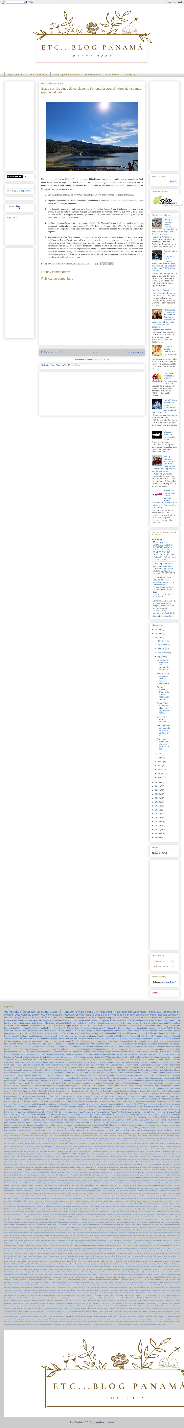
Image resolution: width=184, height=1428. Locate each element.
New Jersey (33, 1248)
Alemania (39, 1138)
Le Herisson (109, 1222)
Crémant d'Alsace (10, 1169)
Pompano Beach (92, 1261)
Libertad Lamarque (92, 1224)
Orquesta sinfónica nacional (94, 1109)
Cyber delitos (111, 1169)
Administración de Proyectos (153, 1133)
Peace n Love (158, 1256)
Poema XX (52, 1261)
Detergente (176, 1172)
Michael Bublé (47, 1240)
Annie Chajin (99, 1141)
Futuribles (91, 1193)
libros (111, 1125)
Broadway (127, 1151)
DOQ (149, 1169)
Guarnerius (122, 1198)
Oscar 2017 (78, 1253)
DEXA (142, 1169)
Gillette (21, 1099)
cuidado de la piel (143, 1049)
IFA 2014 (160, 1204)
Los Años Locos (64, 1227)
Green (88, 1198)
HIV (83, 1099)
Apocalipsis (145, 1141)
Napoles (129, 1245)
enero (160, 777)
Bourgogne (60, 1086)
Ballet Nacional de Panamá (121, 1083)
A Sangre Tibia (101, 1080)
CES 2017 (81, 1154)
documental (79, 1078)
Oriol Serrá (78, 1109)
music (81, 1012)
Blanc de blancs (156, 1149)
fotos (51, 1028)
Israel (6, 1049)
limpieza (125, 1125)
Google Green (49, 1198)
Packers (130, 1253)
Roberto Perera (119, 1114)
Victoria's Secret (128, 1075)
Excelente (26, 1096)
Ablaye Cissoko (134, 1059)
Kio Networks (137, 1101)
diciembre (162, 641)
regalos (40, 1128)
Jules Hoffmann (164, 1214)
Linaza (133, 1224)
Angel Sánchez (25, 1141)
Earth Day (133, 1094)
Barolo (124, 1146)
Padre (155, 1109)
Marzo (131, 1235)
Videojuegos (67, 1059)
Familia (89, 1012)
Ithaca (9, 1209)
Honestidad (151, 1054)
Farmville (177, 1185)
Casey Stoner (9, 1159)
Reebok (139, 1266)
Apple (56, 1028)
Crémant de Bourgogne (40, 1169)
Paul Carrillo (48, 1112)
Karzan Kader (110, 1217)
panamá (55, 1011)
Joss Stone (38, 1214)
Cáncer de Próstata (69, 1065)
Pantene (13, 1112)
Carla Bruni (90, 1156)
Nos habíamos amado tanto (147, 1248)
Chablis (127, 1062)
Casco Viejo (98, 1028)
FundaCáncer (30, 1067)
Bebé (34, 1020)
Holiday (44, 1204)
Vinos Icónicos (31, 1122)
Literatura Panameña (77, 1104)
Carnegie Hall (113, 1156)
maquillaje (175, 1049)
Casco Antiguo (175, 1156)
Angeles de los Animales (39, 1141)
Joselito (13, 1214)
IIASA (165, 1204)
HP (23, 1201)
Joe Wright (102, 1211)
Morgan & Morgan (111, 1243)
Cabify (101, 1062)
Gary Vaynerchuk (133, 1096)
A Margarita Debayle (148, 1130)
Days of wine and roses (91, 1172)
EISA (135, 1177)
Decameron (151, 1015)
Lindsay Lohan (141, 1224)
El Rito (176, 1180)
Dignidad (83, 1175)
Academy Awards (120, 1080)
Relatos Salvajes (174, 1266)
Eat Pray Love (143, 1094)
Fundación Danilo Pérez (45, 1067)
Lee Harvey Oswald (170, 1222)
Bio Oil (108, 1149)
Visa (39, 1122)
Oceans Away (21, 1251)
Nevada (153, 1031)
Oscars (84, 1253)
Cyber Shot (102, 1169)
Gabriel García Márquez (110, 1193)
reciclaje (17, 1052)
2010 (157, 833)
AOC (125, 1059)
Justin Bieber (106, 1101)
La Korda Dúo (121, 1219)
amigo (79, 1059)
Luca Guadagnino (123, 1227)
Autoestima (66, 1052)
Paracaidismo (71, 1256)
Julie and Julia (95, 1101)
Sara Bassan (19, 1117)
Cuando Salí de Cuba (68, 1169)
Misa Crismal (133, 1240)
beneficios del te (23, 1078)
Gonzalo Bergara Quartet (93, 1067)
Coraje (48, 1065)
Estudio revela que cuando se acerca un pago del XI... (163, 730)
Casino (36, 1159)
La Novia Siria (138, 1219)
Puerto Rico (74, 1264)
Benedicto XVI (126, 1052)
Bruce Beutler (170, 1151)
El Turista (22, 1183)
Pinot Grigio (22, 1036)
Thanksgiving (24, 1120)
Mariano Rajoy (147, 1232)
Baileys (101, 1052)
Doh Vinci (140, 1175)
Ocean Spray (12, 1251)
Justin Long (50, 1217)
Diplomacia (100, 1175)
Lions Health (159, 1224)
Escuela (30, 1185)
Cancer (66, 1033)
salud (45, 1011)
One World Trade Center (101, 1251)
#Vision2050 (175, 1128)
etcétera (41, 1025)
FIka (51, 1096)
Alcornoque (171, 1135)
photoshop (8, 1128)
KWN (118, 1033)
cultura (58, 1015)
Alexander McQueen (158, 1080)
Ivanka (14, 1209)
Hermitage (119, 1099)
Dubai (45, 1177)
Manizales (40, 1232)
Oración (70, 1109)
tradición (104, 1059)
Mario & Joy (24, 1235)
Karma (114, 1101)
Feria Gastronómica (44, 1188)
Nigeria (90, 1248)
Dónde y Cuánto (109, 1177)
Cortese (121, 1167)
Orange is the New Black (136, 1251)
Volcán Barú (65, 1122)
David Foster (41, 1172)
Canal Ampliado (43, 1156)
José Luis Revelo (48, 1214)
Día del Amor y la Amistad (125, 1028)
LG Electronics (91, 1025)
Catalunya (120, 1062)
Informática (146, 1099)
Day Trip (80, 1172)
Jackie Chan (75, 1209)
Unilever (176, 1031)
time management (82, 1128)
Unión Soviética (102, 1075)
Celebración (110, 1088)
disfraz (52, 1125)
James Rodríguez (128, 1209)
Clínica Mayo (23, 1164)
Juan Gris (99, 1214)
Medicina (58, 1107)
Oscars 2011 (125, 1109)
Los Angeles (54, 1227)
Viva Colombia (125, 1044)
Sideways (35, 1117)
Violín (148, 1075)
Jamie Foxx (138, 1209)
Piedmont (146, 1259)
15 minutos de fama (75, 1130)
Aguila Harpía (48, 1135)
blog (136, 1039)
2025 (157, 633)
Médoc (91, 1245)
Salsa (167, 1114)
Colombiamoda (78, 1046)
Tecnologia (18, 1059)
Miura (145, 1240)
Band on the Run (66, 1146)
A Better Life (128, 1130)
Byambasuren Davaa (49, 1154)
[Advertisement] (92, 393)
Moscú (119, 1243)
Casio (41, 1159)
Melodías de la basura (112, 1238)
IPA (172, 1204)
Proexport (9, 1015)
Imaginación (84, 1206)
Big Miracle (73, 1149)
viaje (119, 1018)
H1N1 (9, 1201)
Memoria (123, 1238)
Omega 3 (62, 1109)
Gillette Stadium (49, 1196)
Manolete (47, 1232)
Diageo (131, 1015)
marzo (161, 769)
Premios (138, 1261)
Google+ (143, 1041)
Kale (87, 1217)
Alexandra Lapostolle (55, 1138)
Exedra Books (36, 1096)
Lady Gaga (58, 1222)
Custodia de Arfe (92, 1169)
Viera (127, 1049)
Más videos (169, 616)
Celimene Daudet (80, 1159)
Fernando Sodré (84, 1188)
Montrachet (101, 1107)
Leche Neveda (147, 1222)
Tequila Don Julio (11, 1120)
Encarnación (116, 1183)
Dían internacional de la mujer (93, 1177)
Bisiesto (120, 1149)
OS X (174, 1248)
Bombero (44, 1151)
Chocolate (59, 1046)
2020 (157, 794)
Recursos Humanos (131, 1023)
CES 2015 (94, 1062)
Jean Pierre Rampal (17, 1211)
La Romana (155, 1219)
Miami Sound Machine (34, 1240)
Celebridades (69, 1018)
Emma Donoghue (66, 1183)
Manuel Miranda (66, 1232)
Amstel (170, 1138)
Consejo (50, 1167)
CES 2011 (84, 1086)
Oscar (119, 1057)
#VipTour (168, 1128)
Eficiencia (91, 1180)
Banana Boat (39, 1146)
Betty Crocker (64, 1149)
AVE (31, 1133)
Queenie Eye (88, 1264)
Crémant (177, 1167)
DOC (145, 1169)
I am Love (131, 1204)
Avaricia (18, 1062)
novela (98, 1059)
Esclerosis (24, 1185)
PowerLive (170, 1112)
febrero (161, 773)
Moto (143, 1070)
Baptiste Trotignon (90, 1146)
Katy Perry (118, 1217)
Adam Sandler (117, 1133)
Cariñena (83, 1156)
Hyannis (125, 1204)
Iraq (175, 1206)
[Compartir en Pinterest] (112, 263)
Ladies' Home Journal (37, 1222)
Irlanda (172, 1099)
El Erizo (125, 1180)
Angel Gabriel (15, 1141)
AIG (176, 1130)
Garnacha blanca (63, 1067)
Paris (57, 1044)
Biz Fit (131, 1149)
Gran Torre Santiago (71, 1198)
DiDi (15, 1175)
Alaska (106, 1135)
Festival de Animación (161, 1188)
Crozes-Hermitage (132, 1091)
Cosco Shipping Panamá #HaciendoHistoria (138, 1167)
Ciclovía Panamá (125, 1162)
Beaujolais (116, 1052)
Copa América (96, 1091)
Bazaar (155, 1146)
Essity (36, 1185)
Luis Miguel (121, 1104)
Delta (120, 1172)
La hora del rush (23, 1222)
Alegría (177, 1135)
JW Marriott (38, 1209)
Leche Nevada (148, 1028)
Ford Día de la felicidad (117, 1190)
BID (174, 1143)
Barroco (129, 1146)
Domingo (106, 1065)
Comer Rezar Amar (158, 1164)
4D (108, 1130)
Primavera (89, 1073)
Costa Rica (157, 1167)
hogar (100, 1125)
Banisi (75, 1146)
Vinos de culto (140, 1075)
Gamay (125, 1046)
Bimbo (103, 1149)
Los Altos (46, 1227)
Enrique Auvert (148, 1183)
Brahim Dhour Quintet (80, 1151)
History (126, 1099)
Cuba (42, 1054)
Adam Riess (108, 1133)
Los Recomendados (172, 1041)
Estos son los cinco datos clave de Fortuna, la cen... (163, 744)
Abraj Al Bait (65, 1133)
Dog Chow (126, 1175)
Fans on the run (167, 1185)
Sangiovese (39, 1036)
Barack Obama (102, 1146)
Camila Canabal (16, 1156)
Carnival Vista (79, 1088)
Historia (150, 1041)
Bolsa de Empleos (38, 74)
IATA (148, 1204)
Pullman (81, 1264)
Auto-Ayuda (115, 1020)
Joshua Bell (30, 1214)
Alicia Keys (75, 1138)
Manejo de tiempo (159, 1104)
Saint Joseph (160, 1114)
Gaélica (152, 1193)
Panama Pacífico (165, 1033)
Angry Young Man (71, 1141)
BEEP (171, 1143)
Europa (18, 1096)
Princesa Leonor (168, 1261)
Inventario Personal (138, 1206)
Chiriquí (7, 1054)
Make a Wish (131, 1230)
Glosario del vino (111, 1196)
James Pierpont (117, 1209)
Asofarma (58, 1052)
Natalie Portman (152, 1107)
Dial (29, 1175)
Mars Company (39, 1107)
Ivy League (20, 1209)
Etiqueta (71, 1185)
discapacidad (163, 1044)
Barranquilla (166, 1083)
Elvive (47, 1183)
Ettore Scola (79, 1185)
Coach (30, 1164)
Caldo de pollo (128, 1154)
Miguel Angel (93, 1240)
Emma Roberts (77, 1183)
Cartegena (142, 1156)
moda (88, 1015)
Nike (15, 1109)
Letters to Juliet (76, 1224)
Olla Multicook (87, 1251)
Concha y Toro (39, 1065)
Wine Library (99, 1122)
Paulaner (149, 1256)
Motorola (125, 1243)
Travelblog (106, 1120)
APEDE (15, 1133)
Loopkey (25, 1227)
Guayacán (138, 1198)
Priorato (7, 1114)
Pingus (113, 1112)
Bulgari (18, 1154)
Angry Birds (60, 1141)
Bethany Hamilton (54, 1149)
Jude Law (132, 1214)
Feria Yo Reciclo (75, 1096)
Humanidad (111, 1033)
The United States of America (49, 1075)
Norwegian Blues (131, 1248)
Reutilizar (163, 1057)
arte (130, 1012)
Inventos (149, 1206)
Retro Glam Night (74, 1269)
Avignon (152, 1143)
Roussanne (130, 1114)
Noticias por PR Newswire (66, 74)
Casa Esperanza (92, 1088)
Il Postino (68, 1206)
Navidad (162, 1015)
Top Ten (58, 1059)
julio (160, 754)
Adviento (131, 1080)
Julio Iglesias (8, 1217)
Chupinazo (26, 1091)
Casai (167, 1156)
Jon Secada (139, 1211)
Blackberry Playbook (169, 433)
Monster (56, 1243)
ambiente (149, 1122)
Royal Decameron (96, 1272)
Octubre (17, 1073)
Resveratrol (64, 1269)
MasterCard (69, 1015)
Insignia (108, 1206)
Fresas (111, 1096)
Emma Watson (96, 1183)
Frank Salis (103, 1096)
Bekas (12, 1149)
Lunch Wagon (9, 1230)
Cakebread (111, 1154)
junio (160, 758)
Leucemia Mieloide (52, 1057)
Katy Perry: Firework (161, 290)
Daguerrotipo (162, 1169)
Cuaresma (89, 1046)
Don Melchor (172, 1175)
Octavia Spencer (32, 1251)
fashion (17, 1023)
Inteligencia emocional (160, 1099)
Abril (70, 1133)
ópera (119, 1128)
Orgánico (157, 1251)
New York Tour (42, 1248)
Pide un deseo (138, 1259)
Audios (138, 1143)
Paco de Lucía (138, 1253)
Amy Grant (176, 1138)
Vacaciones (174, 1015)
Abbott (110, 1080)
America (176, 1080)
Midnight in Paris (68, 1240)
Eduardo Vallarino (68, 1180)
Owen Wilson (100, 1253)
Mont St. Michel (65, 1243)
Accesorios (84, 1133)
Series (35, 1011)
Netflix (161, 1107)
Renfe (12, 1269)
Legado (12, 1224)
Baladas (108, 1052)
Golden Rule (155, 1196)
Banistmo (81, 1146)
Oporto (124, 1251)
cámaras (17, 1125)
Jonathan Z (147, 1211)
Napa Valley (164, 1070)
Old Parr (61, 1251)
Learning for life (30, 1104)
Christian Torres (98, 1162)
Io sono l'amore (168, 1206)
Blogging (7, 1151)
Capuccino (69, 1156)
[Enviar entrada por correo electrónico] (96, 264)
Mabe (64, 1230)
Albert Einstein (117, 1135)
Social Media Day (58, 1117)
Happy (42, 1201)
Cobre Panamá (37, 1164)
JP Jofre (31, 1209)
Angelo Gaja (52, 1141)
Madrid (70, 1057)
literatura (167, 1049)
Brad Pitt (36, 1046)
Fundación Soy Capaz (79, 1193)
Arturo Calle (87, 1143)
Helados (110, 1201)
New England (170, 1107)
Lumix (157, 1028)
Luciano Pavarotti (104, 1070)
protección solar (19, 1128)
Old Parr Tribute (69, 1251)
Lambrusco (65, 1222)
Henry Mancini (118, 1201)
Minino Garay (112, 1240)
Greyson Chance (103, 1198)
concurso (26, 1025)
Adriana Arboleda (169, 1133)
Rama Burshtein (51, 1266)
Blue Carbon (15, 1151)
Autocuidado (84, 1083)
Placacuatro (8, 1261)
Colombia (26, 1015)
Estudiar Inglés (99, 1054)
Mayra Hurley (46, 1238)
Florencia (71, 1190)
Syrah (58, 1036)
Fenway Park (32, 1188)
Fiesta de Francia (39, 1190)
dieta (72, 1078)
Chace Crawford (122, 1159)
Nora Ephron (121, 1248)
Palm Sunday (162, 1253)
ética (115, 1128)
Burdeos (23, 1154)
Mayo (39, 1238)
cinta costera (128, 1025)
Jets (88, 1211)
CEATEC (65, 1154)
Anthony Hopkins (109, 1141)
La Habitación (111, 1219)
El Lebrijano (162, 1180)
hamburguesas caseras (88, 1125)
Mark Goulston (59, 1235)
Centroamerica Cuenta (93, 1159)
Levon (84, 1224)
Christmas (15, 1054)
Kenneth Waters (157, 1217)
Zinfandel (176, 1075)
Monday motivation (29, 1243)
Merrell (12, 1240)
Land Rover (13, 1104)
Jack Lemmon (58, 1209)
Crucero (28, 1023)
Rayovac (71, 1266)
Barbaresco (111, 1146)
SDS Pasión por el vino (144, 1114)
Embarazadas (10, 1020)
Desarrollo (32, 1094)
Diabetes (61, 1054)
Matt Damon (167, 1235)
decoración (25, 1125)
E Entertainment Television (124, 1177)
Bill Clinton (81, 1149)
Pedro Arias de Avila (169, 1256)
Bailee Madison (15, 1146)
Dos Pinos (59, 1094)
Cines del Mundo (147, 1025)
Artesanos (61, 1143)
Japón (139, 1028)
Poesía (69, 1073)
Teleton (167, 1117)
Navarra (149, 1245)
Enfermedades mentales (170, 1094)
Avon (157, 1143)
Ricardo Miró (84, 1114)
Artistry (54, 1083)
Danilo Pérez (8, 1172)
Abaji (38, 1133)
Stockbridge (107, 1049)
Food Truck (94, 1190)
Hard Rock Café (91, 1099)
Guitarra (159, 1036)
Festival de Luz (174, 1188)
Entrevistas (114, 1041)
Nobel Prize (9, 1073)
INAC (12, 1025)
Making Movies (141, 1230)
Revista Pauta (85, 1269)
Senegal (27, 1117)
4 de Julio (113, 1059)
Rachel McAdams (138, 1264)
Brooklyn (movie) (136, 1151)
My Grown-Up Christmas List (41, 1245)
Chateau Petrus (173, 1088)
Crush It (164, 1167)
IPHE (132, 1099)
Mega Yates (82, 1238)
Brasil (42, 1046)
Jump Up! (24, 1217)
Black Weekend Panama (142, 1149)
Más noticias (157, 616)
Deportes (176, 1018)
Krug (47, 1219)
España (19, 1020)
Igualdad (45, 1206)
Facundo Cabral (142, 1185)
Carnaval (46, 1041)
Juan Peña (107, 1214)
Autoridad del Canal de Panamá (84, 1052)
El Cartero (113, 1180)
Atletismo (64, 1083)
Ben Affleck (34, 1149)
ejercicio (34, 1025)
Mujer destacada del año (171, 1243)
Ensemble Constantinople (171, 1183)
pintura (18, 1033)
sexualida (47, 1128)
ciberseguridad (40, 1078)
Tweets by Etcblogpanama (19, 191)
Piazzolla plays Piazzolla (120, 1259)
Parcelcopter (80, 1256)
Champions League (148, 1159)
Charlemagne (144, 1088)
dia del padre (44, 1125)
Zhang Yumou (123, 1122)
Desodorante (167, 1172)
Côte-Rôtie (135, 1169)
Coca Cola (67, 1046)
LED (51, 1219)
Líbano (38, 1230)
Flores (6, 1067)
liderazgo (117, 1125)
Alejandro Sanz (30, 1138)
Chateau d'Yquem (157, 1062)
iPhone (109, 1078)
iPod (105, 1125)
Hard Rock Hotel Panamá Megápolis (150, 1046)
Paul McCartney (80, 1039)
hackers (76, 1125)
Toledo (86, 1120)
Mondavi (20, 1243)
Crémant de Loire (54, 1169)
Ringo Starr (128, 1073)
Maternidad (49, 1023)
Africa (31, 1135)
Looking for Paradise (15, 1227)
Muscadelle (20, 1245)
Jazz (43, 1015)
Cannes (57, 1156)
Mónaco (102, 1245)
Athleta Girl (132, 1143)
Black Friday (43, 1062)
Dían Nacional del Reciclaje (116, 1094)
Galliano (122, 1096)
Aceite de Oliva (93, 1133)
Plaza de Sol (44, 1261)
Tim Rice (80, 1120)
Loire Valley (94, 1104)
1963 (84, 1130)
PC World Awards (119, 1253)
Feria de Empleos (110, 1046)
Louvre (103, 1227)
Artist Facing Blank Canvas (74, 1143)
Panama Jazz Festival (54, 1049)
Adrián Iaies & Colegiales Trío (19, 1135)
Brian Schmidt (114, 1151)
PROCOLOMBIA (173, 1028)
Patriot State (38, 1112)
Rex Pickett (125, 1269)
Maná (74, 1232)
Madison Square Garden (87, 1230)
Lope (30, 1227)
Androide (7, 1141)
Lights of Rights (125, 1224)
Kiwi (178, 1217)
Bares (150, 1083)
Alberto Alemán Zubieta (144, 1135)
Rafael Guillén (19, 1266)
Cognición (97, 1164)
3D (60, 1080)
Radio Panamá (158, 1264)
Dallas (149, 1091)
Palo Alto (170, 1253)
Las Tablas (88, 1222)
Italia (93, 1020)
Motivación (131, 1033)
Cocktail (53, 1164)
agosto (161, 656)
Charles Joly (170, 1159)
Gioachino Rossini (61, 1196)
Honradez (90, 1204)
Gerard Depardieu (174, 1193)
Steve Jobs (8, 1059)
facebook (44, 1028)
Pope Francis (107, 1261)
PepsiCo (82, 1112)
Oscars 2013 (91, 1253)
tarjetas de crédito (41, 1080)
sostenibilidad (23, 1080)
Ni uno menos (52, 1248)
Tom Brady (66, 1075)
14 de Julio (63, 1130)
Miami (80, 1107)
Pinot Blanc (168, 1259)
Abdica (53, 1133)
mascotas (132, 1125)
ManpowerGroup (93, 1057)
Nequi (173, 1245)
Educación (124, 1020)
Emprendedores (147, 1065)
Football (75, 1025)
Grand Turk (82, 1198)
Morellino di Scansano (96, 1243)
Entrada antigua (134, 352)
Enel (108, 1041)
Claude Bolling (162, 1162)
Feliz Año (119, 1054)
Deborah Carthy (112, 1172)
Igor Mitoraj (37, 1206)
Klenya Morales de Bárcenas (154, 1101)
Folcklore (77, 1190)
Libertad (64, 1057)
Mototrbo (145, 1243)
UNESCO (91, 1075)
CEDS (70, 1154)
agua (74, 1059)
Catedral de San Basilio (52, 1159)
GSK (100, 1193)
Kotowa (20, 1219)
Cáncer (82, 1031)
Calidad (136, 1154)
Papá (19, 1112)
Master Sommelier (147, 1235)
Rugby (134, 1272)
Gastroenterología (140, 1193)
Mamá (131, 1031)
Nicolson (81, 1248)
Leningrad (18, 1224)
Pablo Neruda (146, 1109)
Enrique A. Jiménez (136, 1183)
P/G (111, 1253)
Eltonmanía (145, 1018)
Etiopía (65, 1185)
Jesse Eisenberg (52, 1211)
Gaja (117, 1096)
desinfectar (34, 1125)
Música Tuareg (121, 1245)
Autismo (75, 1083)
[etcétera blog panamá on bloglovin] (164, 983)
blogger (133, 1049)
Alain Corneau (98, 1135)
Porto (121, 1261)
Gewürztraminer (16, 1196)
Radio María (149, 1264)
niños (137, 1025)
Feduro (12, 1188)
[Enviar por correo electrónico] (101, 263)
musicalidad (9, 1052)
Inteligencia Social (172, 1054)
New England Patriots (55, 1039)
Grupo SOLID (113, 1198)
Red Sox (96, 1073)
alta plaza (141, 1122)
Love (108, 1227)
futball (161, 1049)
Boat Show (30, 1151)
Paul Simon (142, 1256)
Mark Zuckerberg (19, 1107)
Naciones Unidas (152, 1070)
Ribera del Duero (72, 1114)
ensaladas (68, 1125)
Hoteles (168, 1046)
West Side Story (87, 1122)
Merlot (33, 1044)
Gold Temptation (145, 1196)
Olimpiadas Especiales (50, 1109)
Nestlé (10, 1248)
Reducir (47, 1114)
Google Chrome (30, 1198)
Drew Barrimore (38, 1177)
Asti (58, 1083)
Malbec (160, 1230)
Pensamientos (72, 1112)
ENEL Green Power (144, 1177)
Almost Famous (85, 1138)
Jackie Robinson (85, 1209)
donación (154, 1049)
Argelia (48, 1083)
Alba (110, 1135)
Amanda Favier (137, 1138)
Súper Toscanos (10, 1075)
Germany (7, 1196)
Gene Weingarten (161, 1193)
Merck (127, 1070)
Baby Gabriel (37, 1041)
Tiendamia (72, 1120)
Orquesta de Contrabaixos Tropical (15, 1253)
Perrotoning (69, 1259)
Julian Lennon (175, 1214)
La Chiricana (76, 1219)
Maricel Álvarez (175, 1232)
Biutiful (126, 1149)
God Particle (121, 1196)
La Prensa (147, 1219)
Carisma (37, 1088)
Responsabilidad (116, 1073)
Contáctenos (112, 74)
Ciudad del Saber (15, 1065)
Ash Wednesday (101, 1143)
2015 (157, 814)
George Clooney (147, 1096)
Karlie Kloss (101, 1217)
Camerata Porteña (127, 1086)
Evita (96, 1185)
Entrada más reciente (52, 352)
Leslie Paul (67, 1224)
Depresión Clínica (20, 1094)
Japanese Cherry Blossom (168, 1209)
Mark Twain (77, 1235)
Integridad (161, 1054)
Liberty (101, 1224)
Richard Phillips (157, 1269)
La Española (85, 1219)
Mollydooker (13, 1243)
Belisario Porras (20, 1149)
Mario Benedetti (48, 1235)
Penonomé (14, 1259)
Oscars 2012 (136, 1109)
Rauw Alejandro (62, 1266)
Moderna (177, 1240)
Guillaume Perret (147, 1198)
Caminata (138, 1086)
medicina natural (143, 1125)
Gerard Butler (174, 1096)
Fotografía (20, 1067)
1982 (88, 1130)
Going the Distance (132, 1196)
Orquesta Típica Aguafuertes (170, 1251)
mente (152, 1125)
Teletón (35, 1059)
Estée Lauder (58, 1185)
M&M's (129, 1104)
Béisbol (58, 1154)
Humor (107, 1204)
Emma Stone (86, 1183)
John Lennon (14, 1049)
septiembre (163, 652)
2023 (157, 782)
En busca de (100, 1041)
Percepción (32, 1259)
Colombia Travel (160, 1020)
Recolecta (121, 1266)
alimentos (134, 1020)
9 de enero (116, 1130)
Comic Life (168, 1164)
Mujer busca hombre (155, 1243)
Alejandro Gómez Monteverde (14, 1138)
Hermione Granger (130, 1201)
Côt (130, 1169)
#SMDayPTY (145, 1128)
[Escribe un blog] (104, 263)
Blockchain (176, 1149)
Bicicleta (42, 1086)
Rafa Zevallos (175, 1264)
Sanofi (160, 1031)
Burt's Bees (69, 1062)
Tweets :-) (130, 74)
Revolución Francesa (103, 1269)
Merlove (6, 1240)
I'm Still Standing (140, 1204)
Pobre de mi (154, 1112)
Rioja (99, 1114)
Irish (178, 1206)
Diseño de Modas (93, 1031)
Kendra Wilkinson (125, 1101)
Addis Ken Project (138, 1133)
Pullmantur (59, 1023)
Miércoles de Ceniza (159, 1240)
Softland (169, 1073)
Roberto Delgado (10, 1272)
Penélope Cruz (23, 1259)
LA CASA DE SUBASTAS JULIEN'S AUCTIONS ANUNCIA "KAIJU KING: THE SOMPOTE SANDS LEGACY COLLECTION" (164, 548)
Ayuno (162, 1143)
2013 (157, 821)
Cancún (51, 1156)
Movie (39, 1044)
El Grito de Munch (135, 1180)
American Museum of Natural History (155, 1138)
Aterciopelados (123, 1143)
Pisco (178, 1259)
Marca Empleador (111, 1232)
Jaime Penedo (96, 1209)
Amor (26, 1017)
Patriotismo (134, 1256)
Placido (146, 1112)
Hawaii (97, 1201)
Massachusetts (116, 1023)
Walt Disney (75, 1122)
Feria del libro (100, 1033)
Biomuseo (114, 1149)
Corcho (83, 1167)
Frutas (17, 1193)
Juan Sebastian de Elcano (120, 1214)
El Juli (155, 1180)
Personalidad (75, 1049)
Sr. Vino (80, 1015)
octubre (161, 648)
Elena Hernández (31, 1183)
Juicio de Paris (154, 1214)
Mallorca (177, 1230)
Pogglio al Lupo (61, 1261)
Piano (92, 1112)
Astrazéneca (9, 1062)
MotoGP (103, 1057)
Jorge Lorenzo (70, 1070)
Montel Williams (76, 1243)
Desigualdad (158, 1172)
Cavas (102, 1088)
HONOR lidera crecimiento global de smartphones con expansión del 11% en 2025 (164, 406)
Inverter (32, 1070)
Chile (47, 1046)
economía (148, 1039)
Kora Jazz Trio (13, 1219)
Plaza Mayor (23, 1261)
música (25, 1011)
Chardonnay (109, 1028)
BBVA (166, 1143)
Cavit (65, 1159)
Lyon (29, 1230)
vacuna (100, 1128)
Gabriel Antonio (38, 1023)
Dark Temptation (19, 1172)
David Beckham (31, 1172)
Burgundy (70, 1028)
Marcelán (131, 1232)
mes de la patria (162, 1125)
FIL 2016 (124, 1185)
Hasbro (92, 1201)
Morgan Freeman (113, 1107)
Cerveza (113, 1159)
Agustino (70, 1135)
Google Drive (40, 1198)
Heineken (142, 1054)
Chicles (75, 1162)
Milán (100, 1240)
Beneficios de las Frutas (29, 1086)
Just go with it (41, 1217)
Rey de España (146, 1269)
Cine (96, 1012)
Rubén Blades (118, 1272)
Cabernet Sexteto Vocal (93, 1154)
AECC (172, 1130)
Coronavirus (57, 1065)
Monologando (48, 1243)
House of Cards (99, 1204)
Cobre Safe (47, 1164)
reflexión (7, 1041)
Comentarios (161, 966)
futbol (80, 1023)
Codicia (26, 1065)
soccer (15, 1041)
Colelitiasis (118, 1164)
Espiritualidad (107, 1031)
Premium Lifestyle (147, 1261)
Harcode (59, 1201)
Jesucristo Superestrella (78, 1211)
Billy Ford (98, 1149)
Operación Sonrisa (116, 1251)
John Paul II (130, 1211)
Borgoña (62, 1028)
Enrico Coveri (124, 1183)
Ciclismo (35, 1091)
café (32, 1078)
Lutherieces (18, 1230)
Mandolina (33, 1232)
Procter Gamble (27, 1114)
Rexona (94, 1039)
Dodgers (120, 1175)
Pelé (178, 1256)
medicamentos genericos (152, 1078)
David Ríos (61, 1172)
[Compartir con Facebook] (109, 263)
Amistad (28, 1041)
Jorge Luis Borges (158, 1211)
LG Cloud (56, 1219)
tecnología (11, 1011)
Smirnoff (162, 1073)
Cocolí (73, 1164)
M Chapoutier (45, 1230)
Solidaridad (114, 1044)
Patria (30, 1112)
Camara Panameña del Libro (107, 1086)
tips (23, 1052)
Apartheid (138, 1141)
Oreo (152, 1251)
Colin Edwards (127, 1164)
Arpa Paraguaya (44, 1143)
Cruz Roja (170, 1167)
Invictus (160, 1206)
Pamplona (162, 1109)
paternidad (175, 1078)
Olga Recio (79, 1251)
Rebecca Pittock (100, 1266)
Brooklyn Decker (148, 1151)
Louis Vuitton (85, 1227)
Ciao (117, 1162)
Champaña (124, 1036)
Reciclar (17, 1031)
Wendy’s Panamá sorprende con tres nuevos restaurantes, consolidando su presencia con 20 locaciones (164, 463)
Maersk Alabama (115, 1230)
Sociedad (69, 1117)
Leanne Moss (129, 1222)
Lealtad (21, 1104)
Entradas (159, 961)
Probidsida (31, 1264)
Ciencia (133, 1036)
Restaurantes (84, 1044)
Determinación (9, 1175)
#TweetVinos (97, 1023)
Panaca (14, 1256)
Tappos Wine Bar (24, 1075)
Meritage (177, 1238)
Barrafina (157, 1083)
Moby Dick (170, 1240)
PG (126, 1253)
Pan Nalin (7, 1256)
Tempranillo (175, 1117)
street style (56, 1128)
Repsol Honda (27, 1269)
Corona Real (104, 1167)
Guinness (163, 1198)
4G (111, 1130)
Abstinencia (76, 1133)
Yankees (113, 1122)
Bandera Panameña (140, 1083)
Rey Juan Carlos (134, 1269)
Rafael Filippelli (9, 1266)
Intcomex (24, 1070)
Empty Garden (106, 1183)
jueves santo (125, 1078)
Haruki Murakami (83, 1201)
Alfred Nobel (67, 1138)
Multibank (7, 1245)
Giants (29, 1196)
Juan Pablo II (25, 1049)
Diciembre (38, 1175)
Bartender (135, 1146)
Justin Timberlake (60, 1217)
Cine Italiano (44, 1091)
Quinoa (112, 1264)
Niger (86, 1248)
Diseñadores (98, 1046)
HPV (25, 1201)
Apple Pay (153, 1141)
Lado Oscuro (49, 1222)
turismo (36, 1015)
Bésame (77, 1062)
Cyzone (143, 1091)
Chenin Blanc (43, 1162)
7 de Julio (90, 1080)
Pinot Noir (8, 1031)
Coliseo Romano (138, 1164)
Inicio (94, 352)
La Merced (129, 1219)
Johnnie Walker (18, 1039)
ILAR (169, 1204)
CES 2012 (92, 1086)
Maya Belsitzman (23, 1238)
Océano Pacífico (43, 1251)
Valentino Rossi (115, 1075)
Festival (127, 1054)
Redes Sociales (70, 1023)
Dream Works (28, 1177)
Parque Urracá (104, 1256)
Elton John (58, 1018)
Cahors (104, 1154)
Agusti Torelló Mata (60, 1135)
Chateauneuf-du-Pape (13, 1091)
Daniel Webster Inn (173, 1169)
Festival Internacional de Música (142, 1188)
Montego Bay (135, 1070)
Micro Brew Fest (90, 1107)
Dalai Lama (85, 1065)
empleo (106, 1020)
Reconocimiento (131, 1266)
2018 (157, 802)
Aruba (93, 1143)
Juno (34, 1217)
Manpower (27, 1020)
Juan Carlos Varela (82, 1214)
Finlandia (86, 1096)
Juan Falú (92, 1214)
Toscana (123, 1039)
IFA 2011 (153, 1204)
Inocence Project (99, 1206)
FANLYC (45, 1096)
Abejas (58, 1133)
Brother (76, 1086)
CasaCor (162, 1156)
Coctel (58, 1091)
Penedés (7, 1259)
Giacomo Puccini (11, 1099)
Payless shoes (10, 1036)
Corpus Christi (113, 1167)
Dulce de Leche (53, 1177)
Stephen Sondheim (115, 1117)
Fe (167, 1065)
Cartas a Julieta (168, 347)
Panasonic (69, 1011)
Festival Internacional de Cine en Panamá (116, 1188)
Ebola (178, 1177)
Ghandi (24, 1196)
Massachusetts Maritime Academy (17, 1044)
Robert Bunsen (174, 1269)
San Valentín (17, 1028)
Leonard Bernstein (44, 1104)
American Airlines (11, 1083)
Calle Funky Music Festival (164, 1154)
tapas (31, 1080)
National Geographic (139, 1245)
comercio (168, 1122)
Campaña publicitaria (83, 1028)
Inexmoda (176, 1046)
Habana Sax (138, 1067)
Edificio (25, 1180)
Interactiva (128, 1206)
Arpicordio (53, 1143)
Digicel (77, 1175)
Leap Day (138, 1222)
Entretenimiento (15, 1185)
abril (160, 765)
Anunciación (130, 1141)
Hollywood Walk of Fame (55, 1204)
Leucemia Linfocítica (60, 1104)
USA (160, 1018)
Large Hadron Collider (77, 1222)
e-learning (88, 1078)
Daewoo (154, 1169)
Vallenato (12, 1122)
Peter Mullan (81, 1259)
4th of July (81, 1080)
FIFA (153, 1036)
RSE (123, 1264)
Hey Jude (151, 1201)
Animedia (87, 1141)
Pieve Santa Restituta (157, 1259)
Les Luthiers (52, 1224)
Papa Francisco (48, 1044)
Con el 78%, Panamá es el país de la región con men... (163, 708)
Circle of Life (145, 1162)
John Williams (59, 1070)
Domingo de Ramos (46, 1094)
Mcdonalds (60, 1238)
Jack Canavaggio (48, 1209)
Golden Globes (71, 1099)
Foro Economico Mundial (141, 1190)
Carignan (76, 1156)
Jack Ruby (67, 1209)
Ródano (84, 1049)
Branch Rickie (92, 1151)
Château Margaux (109, 1162)
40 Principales (99, 1130)
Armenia (36, 1143)
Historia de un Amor (21, 1204)
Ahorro (11, 1046)
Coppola (77, 1167)
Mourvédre (124, 1107)
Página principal (16, 74)
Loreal (93, 1070)
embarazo (60, 1125)
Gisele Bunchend (88, 1196)
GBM (120, 1046)
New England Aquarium (21, 1248)
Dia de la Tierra (22, 1175)
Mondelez (40, 1243)
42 (105, 1130)
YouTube (168, 1075)
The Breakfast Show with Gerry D (43, 1120)
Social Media (50, 1036)
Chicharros (68, 1162)
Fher (12, 1190)
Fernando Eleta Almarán (70, 1188)
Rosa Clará (67, 1272)
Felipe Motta (110, 1054)
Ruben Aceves (108, 1272)
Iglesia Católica (159, 1067)
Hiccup (157, 1201)
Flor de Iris (63, 1190)
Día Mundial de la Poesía (74, 1177)
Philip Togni (101, 1259)
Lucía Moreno (134, 1227)
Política (162, 1112)
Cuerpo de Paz (81, 1169)
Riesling (93, 1114)
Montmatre (84, 1243)
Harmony (65, 1201)
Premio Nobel (143, 1057)
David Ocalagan (51, 1172)
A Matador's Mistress (162, 1130)
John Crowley (110, 1211)
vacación (93, 1128)
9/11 (121, 1130)
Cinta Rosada (169, 1062)
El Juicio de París (147, 1180)
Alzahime (128, 1138)
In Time (91, 1206)
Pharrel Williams (91, 1259)
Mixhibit (149, 1240)
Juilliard (75, 1101)
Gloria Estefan (59, 1099)
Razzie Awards (89, 1266)
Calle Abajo (150, 1154)
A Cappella (137, 1130)
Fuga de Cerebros (25, 1193)
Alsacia (92, 1138)
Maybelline (33, 1238)
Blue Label (23, 1151)
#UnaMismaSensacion (157, 1128)
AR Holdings (22, 1133)
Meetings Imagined (70, 1238)
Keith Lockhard (139, 1217)
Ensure (6, 1185)
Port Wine (116, 1261)
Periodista (57, 1259)
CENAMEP (163, 1052)
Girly (26, 1099)
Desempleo (149, 1172)
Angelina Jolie (47, 1052)
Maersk (107, 1230)
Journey (57, 1214)
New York (69, 1039)
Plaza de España (33, 1261)
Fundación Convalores (45, 1193)
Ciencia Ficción (136, 1162)
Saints (90, 1049)
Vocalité (56, 1122)
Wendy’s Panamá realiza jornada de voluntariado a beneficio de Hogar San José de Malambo (164, 226)
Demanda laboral (128, 1172)
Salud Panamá (174, 1057)
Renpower (18, 1269)
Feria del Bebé (56, 1188)
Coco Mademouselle (63, 1164)
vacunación (108, 1128)
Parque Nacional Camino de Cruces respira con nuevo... (163, 693)
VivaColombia (47, 1122)
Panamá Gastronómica (39, 1256)
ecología (140, 1015)
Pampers (177, 1253)
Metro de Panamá (21, 1240)
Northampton (23, 1109)
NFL (148, 1033)
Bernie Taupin (65, 1025)
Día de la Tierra (97, 1094)
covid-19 (98, 1020)
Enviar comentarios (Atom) (98, 359)
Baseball (34, 1062)
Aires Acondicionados (80, 1135)
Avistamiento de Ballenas (100, 1083)
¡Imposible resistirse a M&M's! (169, 375)
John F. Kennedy (46, 1070)
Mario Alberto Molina (36, 1235)
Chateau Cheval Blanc (140, 1062)
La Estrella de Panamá (98, 1219)
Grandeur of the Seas (123, 1067)
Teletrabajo (27, 1059)
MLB (51, 1230)
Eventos (157, 1065)
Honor (113, 1015)
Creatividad (114, 1091)
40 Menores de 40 (69, 1080)
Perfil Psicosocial (47, 1259)
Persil (75, 1259)
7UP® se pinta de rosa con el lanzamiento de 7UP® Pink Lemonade (163, 566)
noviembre (163, 645)
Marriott (30, 1107)
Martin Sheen (124, 1235)
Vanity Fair (21, 1122)
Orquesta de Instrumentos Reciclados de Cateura (44, 1253)
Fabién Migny (131, 1185)
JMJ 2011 (15, 1101)
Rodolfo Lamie (38, 1272)
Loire (88, 1104)
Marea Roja (138, 1232)
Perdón (39, 1259)
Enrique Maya (157, 1183)
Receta (31, 1036)
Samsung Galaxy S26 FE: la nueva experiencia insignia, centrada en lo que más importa (164, 604)
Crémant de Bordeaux (24, 1169)
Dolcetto (146, 1175)
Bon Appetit (51, 1151)
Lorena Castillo (38, 1227)
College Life (66, 1091)
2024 (157, 637)
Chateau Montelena (159, 1088)
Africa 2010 (31, 1033)
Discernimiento (97, 1065)
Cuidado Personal (86, 1033)
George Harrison (161, 1096)
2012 (157, 825)
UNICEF (136, 1120)
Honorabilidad (82, 1204)
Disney (107, 1175)
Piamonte (108, 1259)
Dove (148, 1036)
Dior (87, 1175)
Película (129, 1057)
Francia (154, 1018)
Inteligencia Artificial (171, 1036)
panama (66, 1020)
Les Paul (60, 1224)
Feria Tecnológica (61, 1096)
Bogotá (108, 1036)
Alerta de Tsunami (142, 1080)
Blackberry (53, 1062)
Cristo (122, 1091)
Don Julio (165, 1175)
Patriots (176, 1033)
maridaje (176, 1044)
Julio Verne (17, 1217)
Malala (149, 1230)
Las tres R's (97, 1222)
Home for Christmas (70, 1204)
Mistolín (140, 1240)
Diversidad (113, 1175)
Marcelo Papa (122, 1232)
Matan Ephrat (158, 1235)
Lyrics (33, 1230)
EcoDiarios (7, 1180)
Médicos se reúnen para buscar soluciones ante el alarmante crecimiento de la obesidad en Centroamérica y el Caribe (164, 499)
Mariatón (166, 1232)
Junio (30, 1217)
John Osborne (120, 1211)
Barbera (118, 1146)
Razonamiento (79, 1266)
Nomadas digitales (103, 1248)
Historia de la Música (41, 1017)
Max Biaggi (14, 1238)
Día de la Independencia (80, 1094)
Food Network (85, 1190)
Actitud (101, 1133)
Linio (161, 1041)
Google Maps (108, 1067)
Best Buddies (42, 1149)
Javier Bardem (54, 1101)
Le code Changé (119, 1222)
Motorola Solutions (135, 1243)
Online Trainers (37, 1073)
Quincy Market (98, 1264)
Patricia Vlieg (125, 1256)
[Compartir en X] (106, 263)
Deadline (104, 1172)
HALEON (18, 1201)
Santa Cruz (8, 1117)
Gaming (121, 1193)
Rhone (92, 1044)
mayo (160, 761)
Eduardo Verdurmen (81, 1180)
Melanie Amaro (91, 1238)
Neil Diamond (161, 1245)
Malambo (155, 1230)
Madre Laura (100, 1230)
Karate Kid (93, 1217)
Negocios (168, 1025)
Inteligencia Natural (118, 1206)
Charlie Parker (14, 1162)
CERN (75, 1154)
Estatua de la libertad (45, 1185)
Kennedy (34, 1049)
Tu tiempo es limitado (79, 1075)
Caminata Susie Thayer (30, 1156)
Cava (62, 1159)
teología (71, 1128)
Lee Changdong (157, 1222)
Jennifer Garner (41, 1211)
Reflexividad (146, 1266)
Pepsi (135, 1057)
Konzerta (167, 1012)
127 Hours (55, 1130)
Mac (43, 1049)
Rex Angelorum (115, 1269)
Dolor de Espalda (155, 1175)
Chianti (177, 1052)
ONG (30, 1109)
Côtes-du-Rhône (51, 1054)
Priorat (177, 1112)
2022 (157, 786)
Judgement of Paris (142, 1214)
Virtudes (96, 1015)
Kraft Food (27, 1219)
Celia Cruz (120, 1088)
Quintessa (118, 1264)
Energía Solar (86, 1054)
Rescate (50, 1269)
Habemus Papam (33, 1201)
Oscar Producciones (116, 1012)
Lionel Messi (150, 1224)
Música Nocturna (110, 1245)
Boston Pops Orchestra (23, 1046)
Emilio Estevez (55, 1183)
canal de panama (145, 1020)
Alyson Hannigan (119, 1138)
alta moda (133, 1122)
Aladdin (90, 1135)
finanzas (163, 1039)
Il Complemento (59, 1206)
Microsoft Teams (57, 1240)
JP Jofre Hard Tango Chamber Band (34, 1101)
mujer (30, 1031)
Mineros (104, 1240)
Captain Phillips (27, 1088)
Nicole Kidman (73, 1248)
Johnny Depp (66, 1101)
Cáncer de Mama (83, 1041)
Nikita (95, 1248)
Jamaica (7, 1039)
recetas (34, 1128)
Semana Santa (146, 1023)
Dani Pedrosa (158, 1091)
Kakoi (84, 1217)
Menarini (129, 1238)
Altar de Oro (109, 1138)
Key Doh (166, 1217)
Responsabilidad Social (68, 1044)
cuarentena (51, 1078)
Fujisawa (35, 1193)
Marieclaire (16, 1235)
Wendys (134, 1044)
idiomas (116, 1078)
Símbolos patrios (147, 1117)
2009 (157, 837)
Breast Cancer (50, 1031)
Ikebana (51, 1206)
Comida (75, 1031)
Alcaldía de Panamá (159, 1135)
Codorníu (90, 1164)
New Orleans (174, 1070)
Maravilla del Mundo (91, 1232)
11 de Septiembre (39, 1130)
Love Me (113, 1227)
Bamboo (31, 1146)
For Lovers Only (103, 1190)
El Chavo (120, 1180)
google (176, 1012)
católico (18, 1025)
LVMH (62, 1219)
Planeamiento (60, 1073)
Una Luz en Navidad (148, 1120)
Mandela (26, 1232)
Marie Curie (8, 1235)
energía (95, 1078)
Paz (89, 1039)
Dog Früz (133, 1175)
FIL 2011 (117, 1185)
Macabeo (147, 1104)
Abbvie (32, 1052)
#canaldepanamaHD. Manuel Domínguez (18, 1130)
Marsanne (50, 1107)
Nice (66, 1248)
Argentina (167, 1018)
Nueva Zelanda (166, 1248)
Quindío (106, 1264)
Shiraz (155, 1073)
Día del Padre (116, 1065)
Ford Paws (129, 1190)
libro (132, 1078)
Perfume (66, 1049)
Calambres (119, 1154)
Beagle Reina (163, 1146)
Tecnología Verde (83, 1018)
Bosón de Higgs (67, 1151)
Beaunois (15, 1086)
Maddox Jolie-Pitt (118, 1070)
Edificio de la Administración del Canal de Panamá (45, 1180)
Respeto (57, 1269)
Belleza (105, 1015)
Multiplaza (141, 1033)
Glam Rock (134, 1041)
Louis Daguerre (75, 1227)
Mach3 (76, 1230)
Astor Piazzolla (97, 1036)
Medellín (28, 1039)
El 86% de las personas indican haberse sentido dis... (164, 678)
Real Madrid (39, 1114)
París (124, 1057)
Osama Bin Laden (67, 1253)
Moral (163, 1028)
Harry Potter (103, 1099)
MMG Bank (58, 1230)
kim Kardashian (89, 1059)
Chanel (163, 1159)
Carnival (70, 1088)
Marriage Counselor (106, 1235)
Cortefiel (106, 1091)
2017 (157, 806)
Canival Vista (148, 1086)
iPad (170, 1044)
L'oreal (169, 1101)
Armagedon (29, 1143)
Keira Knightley (128, 1217)
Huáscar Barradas (116, 1204)
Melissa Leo (100, 1238)
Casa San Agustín (153, 1156)
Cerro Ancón (106, 1159)
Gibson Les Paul (37, 1196)
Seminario (98, 1049)
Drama (66, 1094)
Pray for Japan (78, 1073)
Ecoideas (58, 1020)
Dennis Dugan (140, 1172)
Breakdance (105, 1151)
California (143, 1154)
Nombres (113, 1248)
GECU (81, 1025)
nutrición (49, 1025)
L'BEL (42, 1057)
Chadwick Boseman (134, 1159)
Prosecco (39, 1264)
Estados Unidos (121, 1031)
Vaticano (121, 1049)
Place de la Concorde (133, 1112)
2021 (157, 790)
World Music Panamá (144, 1012)
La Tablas (14, 1222)
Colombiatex (77, 1091)
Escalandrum (9, 1096)
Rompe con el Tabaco (55, 1272)
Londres (171, 1224)
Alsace (170, 1080)
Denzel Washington (172, 1091)
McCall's (53, 1238)
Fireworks (56, 1190)
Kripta (34, 1219)
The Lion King (61, 1120)
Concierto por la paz (40, 1167)
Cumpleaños (70, 1041)
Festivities (7, 1190)
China (51, 1046)
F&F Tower (109, 1185)
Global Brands (76, 1067)
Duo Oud (62, 1177)
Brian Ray (69, 1086)
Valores (50, 1015)
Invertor (154, 1206)
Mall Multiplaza (80, 1057)
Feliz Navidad (174, 1065)
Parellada (88, 1256)
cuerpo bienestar (62, 1078)
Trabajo (24, 1031)
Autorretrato (145, 1143)
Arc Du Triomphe (19, 1143)
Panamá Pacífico (173, 1109)
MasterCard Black (142, 1031)
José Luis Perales (84, 1070)
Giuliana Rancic (100, 1196)
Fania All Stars (157, 1185)
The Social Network (46, 1059)
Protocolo (46, 1264)
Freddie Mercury (164, 1190)
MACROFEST (138, 1104)
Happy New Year (50, 1201)
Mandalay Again (17, 1232)
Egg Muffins (99, 1180)
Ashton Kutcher (112, 1143)
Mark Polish (69, 1235)
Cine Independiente (45, 1020)
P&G (108, 1253)
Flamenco (94, 1096)
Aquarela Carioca (171, 1141)
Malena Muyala (169, 1230)
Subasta (137, 1117)
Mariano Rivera (158, 1232)
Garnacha (132, 1046)
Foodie (12, 1067)
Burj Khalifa (37, 1154)
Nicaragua (60, 1248)
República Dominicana (39, 1269)
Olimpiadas (25, 1073)
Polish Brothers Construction (76, 1261)
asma (156, 1122)
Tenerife (34, 1075)
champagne (152, 1044)
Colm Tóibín (148, 1164)
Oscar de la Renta (112, 1109)
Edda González (17, 1180)
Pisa (174, 1259)
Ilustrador (169, 1067)
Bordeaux (40, 1033)
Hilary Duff (171, 1201)
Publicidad (102, 1025)
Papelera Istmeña (60, 1256)
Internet (170, 1020)
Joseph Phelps (21, 1214)
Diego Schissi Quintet (59, 1175)
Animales (80, 1141)
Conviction (86, 1091)
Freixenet (11, 1193)
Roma (45, 1272)
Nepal (168, 1245)
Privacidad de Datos (11, 1264)
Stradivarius (128, 1117)
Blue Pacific (50, 1086)
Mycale (86, 1245)
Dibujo (33, 1175)
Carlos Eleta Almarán (102, 1156)
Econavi (125, 1065)
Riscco (101, 1039)
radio (28, 1128)
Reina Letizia (163, 1266)
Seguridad (168, 1031)
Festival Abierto (96, 1188)
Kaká (156, 1041)
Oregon (147, 1251)
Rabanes (129, 1264)
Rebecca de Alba (112, 1266)
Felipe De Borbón (22, 1188)
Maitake (124, 1230)
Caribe (171, 1052)
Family (163, 1065)
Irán (5, 1209)
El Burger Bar (134, 1065)
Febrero (6, 1188)
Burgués (30, 1154)
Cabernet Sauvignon (53, 1033)
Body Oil (38, 1151)
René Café (105, 1073)
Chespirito (61, 1162)
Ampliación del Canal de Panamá (32, 1083)
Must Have (28, 1245)
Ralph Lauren (29, 1266)
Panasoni (51, 1256)
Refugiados (155, 1266)
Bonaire (58, 1151)
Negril (154, 1245)
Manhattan (170, 1104)
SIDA (150, 1073)
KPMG (68, 1217)
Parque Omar (48, 1073)
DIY (79, 1065)
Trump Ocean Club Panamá (122, 1120)
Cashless (17, 1159)
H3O (13, 1201)
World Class (158, 1023)
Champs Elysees (132, 1088)
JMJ (26, 1209)
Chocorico (89, 1162)
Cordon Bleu (90, 1167)
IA (151, 1067)
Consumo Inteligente (131, 1018)
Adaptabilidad (126, 1133)
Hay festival (103, 1201)
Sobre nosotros (92, 74)
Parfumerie (95, 1256)
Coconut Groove (81, 1164)
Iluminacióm (76, 1206)
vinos (102, 1012)
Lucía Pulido (143, 1227)
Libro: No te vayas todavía (162, 719)
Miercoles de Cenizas (82, 1240)
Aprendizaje (161, 1141)
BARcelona (26, 1062)
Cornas (97, 1167)
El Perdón (169, 1180)
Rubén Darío (127, 1272)
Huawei (147, 1067)
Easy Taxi (172, 1177)
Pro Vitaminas (23, 1264)
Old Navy (36, 1109)
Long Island (112, 1104)
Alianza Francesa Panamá (169, 1059)
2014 (157, 817)
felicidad (156, 1039)
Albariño (144, 1059)
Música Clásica (39, 1039)
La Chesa (68, 1219)
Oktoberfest (53, 1251)
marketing (87, 1023)
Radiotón (167, 1264)
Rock (110, 1025)
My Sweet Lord (71, 1245)
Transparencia (95, 1120)
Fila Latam (49, 1190)
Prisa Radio (15, 1114)
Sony (107, 1039)
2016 (157, 810)
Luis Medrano (152, 1227)
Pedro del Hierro (60, 1112)
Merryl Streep (67, 1107)
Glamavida (45, 1099)
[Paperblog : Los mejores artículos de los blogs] (14, 208)
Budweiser (11, 1154)
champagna (142, 1044)
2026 (157, 629)
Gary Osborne (129, 1193)
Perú (88, 1112)
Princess (177, 1261)
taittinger (64, 1128)
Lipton (166, 1224)
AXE (34, 1133)
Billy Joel (136, 1052)
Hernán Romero (142, 1201)
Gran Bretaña (59, 1198)
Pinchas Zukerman (102, 1112)
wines (56, 1025)
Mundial (13, 1245)
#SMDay (137, 1128)
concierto (121, 1015)
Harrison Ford (73, 1201)
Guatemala (130, 1198)
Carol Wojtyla (122, 1156)
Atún (70, 1083)
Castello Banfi (109, 1062)
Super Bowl (117, 1025)
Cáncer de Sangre (122, 1169)
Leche (123, 1033)
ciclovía (162, 1122)
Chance (158, 1159)
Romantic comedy (141, 1073)
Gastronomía (125, 1041)
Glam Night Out (34, 1099)
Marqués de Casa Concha (90, 1235)
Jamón (145, 1209)
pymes (6, 1080)
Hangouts (134, 1054)
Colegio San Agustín (108, 1164)
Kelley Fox (147, 1217)
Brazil (99, 1151)
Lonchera (103, 1104)
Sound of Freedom (90, 1117)
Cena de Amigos (64, 1031)
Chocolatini (81, 1162)
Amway (39, 1052)
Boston (106, 1023)
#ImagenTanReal (128, 1128)
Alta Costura (100, 1138)
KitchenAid (173, 1217)
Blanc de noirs (167, 1149)
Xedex (107, 1122)
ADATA (120, 1059)
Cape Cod (115, 1036)
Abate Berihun (45, 1133)
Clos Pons (14, 1164)
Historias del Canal (35, 1204)
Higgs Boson (164, 1201)
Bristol (122, 1151)
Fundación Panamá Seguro (62, 1193)
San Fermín (175, 1114)
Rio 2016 (166, 1269)
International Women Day (14, 1057)
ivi (108, 1125)
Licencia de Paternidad (112, 1224)
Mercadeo (146, 1238)
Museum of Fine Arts (137, 1107)
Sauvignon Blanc (102, 1044)
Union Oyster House (165, 1120)
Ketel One (159, 1025)
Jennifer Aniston (30, 1211)
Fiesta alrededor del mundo (24, 1190)
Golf (79, 1099)
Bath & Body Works (146, 1146)
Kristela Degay (41, 1219)
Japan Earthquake (32, 1057)
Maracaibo (80, 1232)
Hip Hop (12, 1204)
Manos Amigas (56, 1232)
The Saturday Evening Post (73, 1036)
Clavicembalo (172, 1162)
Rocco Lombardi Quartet (24, 1272)
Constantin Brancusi (60, 1167)
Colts (31, 1065)
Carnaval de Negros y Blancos (53, 1088)
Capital (156, 1086)
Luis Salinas (162, 1227)
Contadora (70, 1167)
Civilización (153, 1162)
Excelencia (102, 1185)
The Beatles (114, 1039)
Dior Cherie (93, 1175)
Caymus (70, 1159)
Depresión (8, 1094)
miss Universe (174, 1125)
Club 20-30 (141, 1036)
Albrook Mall (153, 1059)
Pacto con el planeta (151, 1253)
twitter (21, 1041)
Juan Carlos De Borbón (68, 1214)
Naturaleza (111, 1057)
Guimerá (156, 1198)
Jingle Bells (94, 1211)
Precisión (133, 1261)
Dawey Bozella (71, 1172)
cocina (141, 1039)
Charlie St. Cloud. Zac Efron (29, 1162)
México (96, 1245)
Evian (92, 1185)
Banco (46, 1146)
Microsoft (9, 1017)
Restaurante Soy (57, 1114)
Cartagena (73, 1033)
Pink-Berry (121, 1112)
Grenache (94, 1198)
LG (40, 1049)
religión (18, 1017)
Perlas (63, 1259)
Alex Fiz (45, 1138)
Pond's (100, 1261)
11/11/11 (48, 1130)
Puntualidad (154, 1057)
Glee (51, 1099)
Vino (114, 1018)
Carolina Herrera (133, 1156)
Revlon (92, 1269)
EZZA (153, 1177)
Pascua (25, 1112)
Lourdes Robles (95, 1227)
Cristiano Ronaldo (32, 1054)
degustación (9, 1033)
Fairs (150, 1185)
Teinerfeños (159, 1117)
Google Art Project (18, 1198)
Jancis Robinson (153, 1209)
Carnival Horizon (57, 1041)
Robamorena (107, 1114)
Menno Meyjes (138, 1238)
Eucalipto (87, 1185)
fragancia (102, 1078)
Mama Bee (8, 1232)
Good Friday (164, 1196)
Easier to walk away (161, 1177)
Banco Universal (54, 1146)
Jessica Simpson (64, 1211)
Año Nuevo (38, 1031)
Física (96, 1193)
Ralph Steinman (40, 1266)
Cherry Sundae (53, 1162)
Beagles (171, 1146)
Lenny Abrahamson (28, 1224)
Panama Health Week (24, 1256)
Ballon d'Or (24, 1146)
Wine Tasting (34, 1028)
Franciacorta (154, 1190)
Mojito (6, 1243)
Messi (75, 1107)
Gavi (148, 1193)
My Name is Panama (58, 1245)
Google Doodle (84, 1020)
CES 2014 (85, 1062)
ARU (28, 1133)
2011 (157, 829)
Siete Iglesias (45, 1117)
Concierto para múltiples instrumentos (20, 1167)
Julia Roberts (83, 1101)
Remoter (7, 1269)
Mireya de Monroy (123, 1240)
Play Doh (16, 1261)
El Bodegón (154, 1094)
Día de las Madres (73, 1054)
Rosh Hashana (76, 1272)
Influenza (137, 1099)
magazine (138, 1078)
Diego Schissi (46, 1175)
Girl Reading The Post (74, 1196)
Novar (159, 1248)
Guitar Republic (171, 1198)
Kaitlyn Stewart (76, 1217)
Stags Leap (103, 1117)
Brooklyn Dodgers (160, 1151)
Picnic (130, 1259)
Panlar (6, 1112)
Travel (88, 1036)
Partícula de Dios (115, 1256)
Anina (92, 1141)
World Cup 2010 (157, 1075)
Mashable (137, 1235)
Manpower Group (104, 1018)
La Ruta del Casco (166, 1219)
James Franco (106, 1209)
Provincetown (53, 1264)
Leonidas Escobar (42, 1224)
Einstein (106, 1180)
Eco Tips (73, 1020)
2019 (157, 798)
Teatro (114, 1049)
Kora (5, 1219)
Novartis (153, 1033)
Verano (131, 1039)
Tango (26, 1028)
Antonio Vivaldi (121, 1141)
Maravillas (101, 1232)
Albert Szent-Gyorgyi (129, 1135)
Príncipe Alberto (64, 1264)
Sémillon (176, 1073)
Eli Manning (41, 1183)
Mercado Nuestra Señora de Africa (161, 1238)
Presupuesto (158, 1261)
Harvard (111, 1099)
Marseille (116, 1235)
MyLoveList (80, 1245)
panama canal (174, 1039)
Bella (27, 1149)
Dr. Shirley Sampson (16, 1177)
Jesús (37, 1070)
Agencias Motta (38, 1135)
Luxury (25, 1230)
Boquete (61, 1062)
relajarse (13, 1080)
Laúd (103, 1222)
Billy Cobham (89, 1149)
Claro (22, 1054)
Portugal (126, 1261)
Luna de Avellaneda (173, 1227)
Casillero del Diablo (27, 1159)
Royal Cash (86, 1272)
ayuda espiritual (10, 1078)
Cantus (63, 1156)
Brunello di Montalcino (149, 1052)
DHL (92, 1041)
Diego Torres (70, 1175)
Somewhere (78, 1117)
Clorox (52, 1091)
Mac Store (69, 1230)
